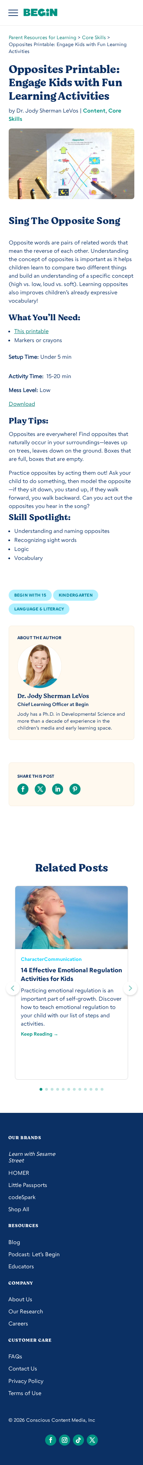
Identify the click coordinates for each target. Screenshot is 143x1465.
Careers (18, 1323)
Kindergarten (76, 595)
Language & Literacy (39, 608)
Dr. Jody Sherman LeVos (53, 695)
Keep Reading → (39, 1034)
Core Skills (94, 37)
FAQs (15, 1356)
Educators (21, 1266)
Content (94, 110)
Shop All (18, 1209)
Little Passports (27, 1185)
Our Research (25, 1311)
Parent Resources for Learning (42, 37)
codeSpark (21, 1197)
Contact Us (22, 1368)
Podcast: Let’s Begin (34, 1254)
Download (22, 403)
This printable (31, 331)
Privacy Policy (25, 1381)
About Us (20, 1299)
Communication (63, 959)
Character (32, 959)
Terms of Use (24, 1393)
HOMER (18, 1173)
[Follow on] (50, 1440)
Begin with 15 (30, 595)
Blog (14, 1242)
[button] (130, 988)
